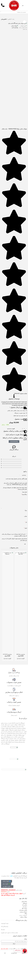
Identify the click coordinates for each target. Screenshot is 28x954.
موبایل (25, 938)
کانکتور (9, 19)
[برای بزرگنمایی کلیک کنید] (24, 21)
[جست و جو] (0, 11)
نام (26, 522)
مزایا (26, 510)
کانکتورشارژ (4, 19)
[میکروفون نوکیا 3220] (20, 602)
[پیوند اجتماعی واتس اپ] (7, 5)
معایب (25, 516)
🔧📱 (25, 950)
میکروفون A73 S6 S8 (7, 654)
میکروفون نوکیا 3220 (20, 654)
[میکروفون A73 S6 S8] (7, 602)
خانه (13, 19)
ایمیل (25, 528)
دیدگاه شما (24, 494)
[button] (25, 23)
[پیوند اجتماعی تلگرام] (7, 7)
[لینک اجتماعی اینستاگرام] (7, 3)
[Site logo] (14, 5)
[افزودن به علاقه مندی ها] (17, 554)
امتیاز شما (24, 492)
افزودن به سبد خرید (11, 428)
